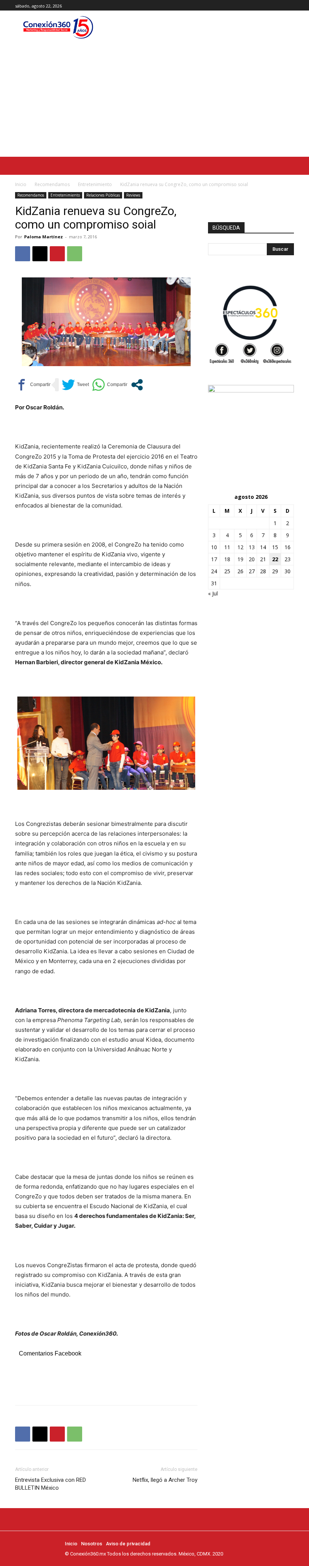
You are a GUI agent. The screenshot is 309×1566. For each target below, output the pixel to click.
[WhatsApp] (74, 253)
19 (240, 559)
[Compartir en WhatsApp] (109, 384)
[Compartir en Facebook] (32, 384)
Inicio (20, 184)
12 (240, 547)
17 (214, 559)
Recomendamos (52, 184)
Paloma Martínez (43, 236)
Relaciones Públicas (103, 195)
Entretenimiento (95, 184)
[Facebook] (272, 5)
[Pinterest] (57, 253)
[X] (289, 5)
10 (214, 547)
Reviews (133, 195)
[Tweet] (75, 384)
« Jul (213, 593)
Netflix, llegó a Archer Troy (165, 1480)
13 (252, 547)
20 (252, 559)
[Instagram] (281, 5)
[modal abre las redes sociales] (137, 384)
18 (227, 559)
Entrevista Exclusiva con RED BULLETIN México (50, 1484)
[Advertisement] (154, 100)
